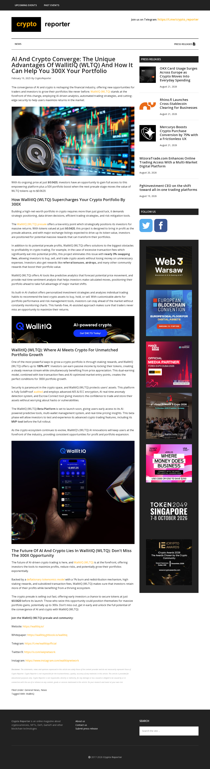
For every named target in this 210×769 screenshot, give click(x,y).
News (44, 690)
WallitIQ (30, 693)
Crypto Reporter (42, 24)
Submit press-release (86, 728)
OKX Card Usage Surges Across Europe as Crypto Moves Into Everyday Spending (178, 74)
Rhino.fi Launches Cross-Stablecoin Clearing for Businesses (178, 103)
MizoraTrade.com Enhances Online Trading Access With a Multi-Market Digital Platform (168, 162)
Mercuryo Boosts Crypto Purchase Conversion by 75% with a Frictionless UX (179, 133)
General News (32, 690)
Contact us (81, 724)
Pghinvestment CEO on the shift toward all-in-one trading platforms (168, 187)
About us (80, 721)
